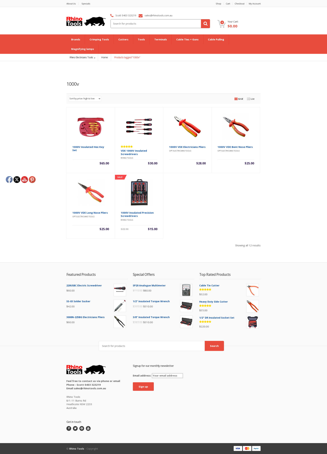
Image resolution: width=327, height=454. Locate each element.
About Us (71, 3)
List (252, 98)
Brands (75, 39)
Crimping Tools (99, 39)
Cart (228, 3)
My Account (255, 3)
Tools (141, 39)
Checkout (239, 3)
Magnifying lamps (82, 49)
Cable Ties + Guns (187, 39)
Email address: (142, 375)
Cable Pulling (216, 39)
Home (104, 57)
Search (214, 346)
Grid (240, 98)
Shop (218, 3)
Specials (86, 3)
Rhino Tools (76, 448)
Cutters (123, 39)
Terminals (160, 39)
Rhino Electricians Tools (81, 57)
